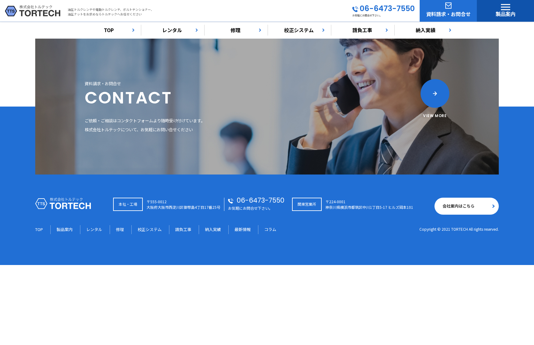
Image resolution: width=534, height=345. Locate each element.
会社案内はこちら (459, 206)
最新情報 (243, 229)
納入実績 (425, 30)
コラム (270, 229)
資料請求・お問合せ (448, 14)
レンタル (172, 30)
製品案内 (505, 14)
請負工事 (362, 30)
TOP (109, 30)
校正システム (299, 30)
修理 (235, 30)
